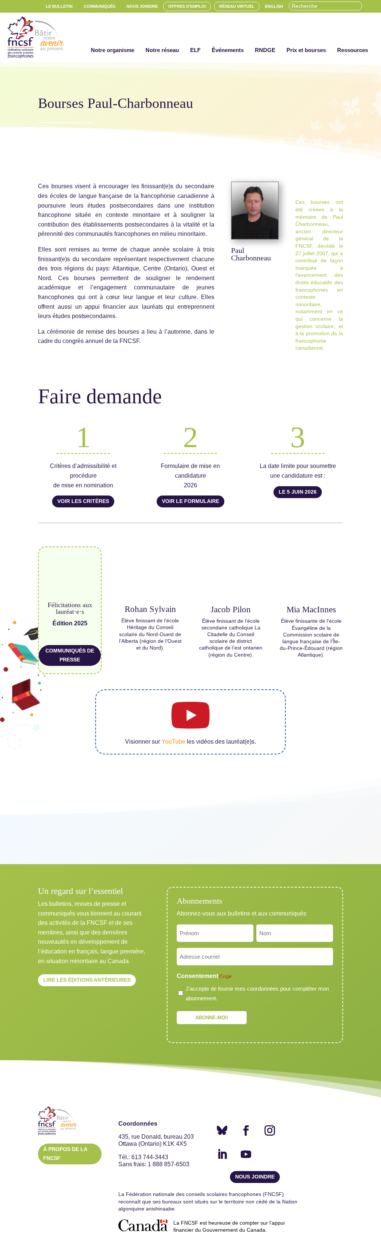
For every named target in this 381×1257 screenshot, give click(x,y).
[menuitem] (59, 6)
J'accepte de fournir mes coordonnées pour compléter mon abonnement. (257, 993)
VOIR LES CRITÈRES (83, 501)
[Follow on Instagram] (269, 1130)
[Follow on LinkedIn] (222, 1154)
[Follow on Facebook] (246, 1130)
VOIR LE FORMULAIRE (190, 501)
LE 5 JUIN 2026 (298, 492)
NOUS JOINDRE (255, 1177)
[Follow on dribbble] (222, 1130)
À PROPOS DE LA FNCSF (65, 1153)
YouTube (173, 741)
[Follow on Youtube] (246, 1154)
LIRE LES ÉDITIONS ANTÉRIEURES (87, 980)
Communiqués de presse (69, 655)
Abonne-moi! (211, 1017)
